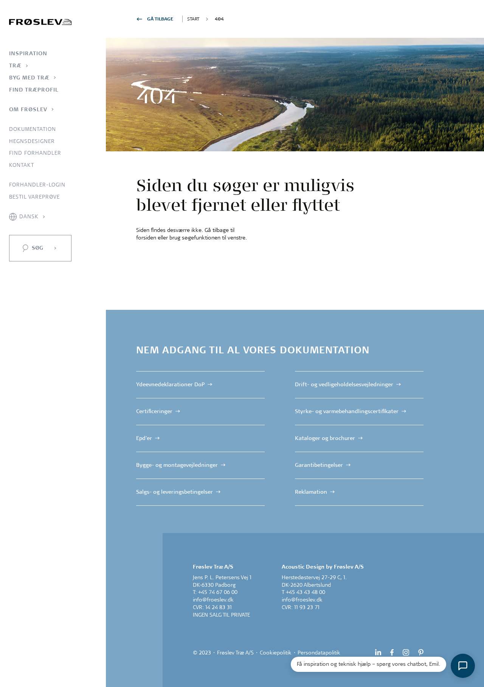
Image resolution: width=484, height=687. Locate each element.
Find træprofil (34, 89)
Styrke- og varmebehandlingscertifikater (347, 411)
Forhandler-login (37, 184)
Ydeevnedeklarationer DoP (170, 384)
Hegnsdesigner (32, 141)
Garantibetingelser (319, 464)
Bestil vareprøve (34, 196)
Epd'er (144, 438)
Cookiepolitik (276, 652)
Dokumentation (32, 129)
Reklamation (311, 491)
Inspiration (28, 53)
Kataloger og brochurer (325, 438)
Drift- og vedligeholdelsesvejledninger (344, 384)
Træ (15, 65)
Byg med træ (29, 77)
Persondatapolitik (319, 652)
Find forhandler (35, 152)
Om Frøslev (28, 109)
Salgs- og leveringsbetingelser (174, 491)
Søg (37, 247)
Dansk (29, 216)
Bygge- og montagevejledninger (177, 464)
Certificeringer (154, 411)
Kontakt (21, 165)
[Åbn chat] (463, 666)
